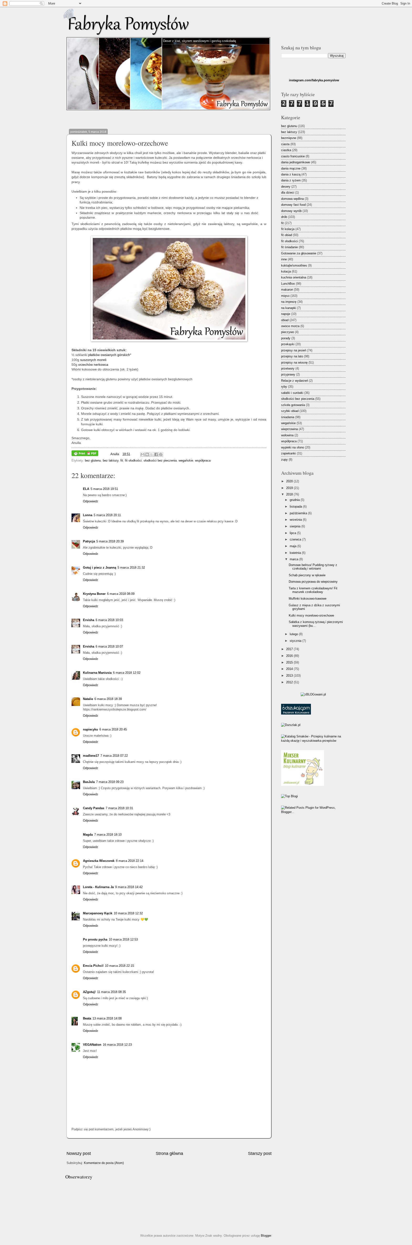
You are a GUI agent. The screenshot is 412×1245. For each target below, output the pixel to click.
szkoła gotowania (293, 405)
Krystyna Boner (94, 594)
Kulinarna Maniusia (97, 672)
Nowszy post (79, 1153)
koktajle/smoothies (294, 265)
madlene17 (91, 755)
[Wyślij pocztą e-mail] (142, 454)
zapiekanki (288, 453)
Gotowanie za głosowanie (298, 253)
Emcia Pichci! (93, 965)
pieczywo (287, 332)
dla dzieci (287, 192)
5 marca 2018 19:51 (104, 489)
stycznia (296, 641)
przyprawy (288, 374)
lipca (293, 533)
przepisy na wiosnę (294, 362)
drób (284, 217)
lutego (294, 634)
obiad (284, 320)
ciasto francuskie (293, 156)
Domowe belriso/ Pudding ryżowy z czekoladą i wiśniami (313, 566)
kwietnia (296, 553)
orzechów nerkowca (93, 364)
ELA (86, 489)
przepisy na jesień (293, 350)
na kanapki (288, 308)
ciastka (286, 150)
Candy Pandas (93, 808)
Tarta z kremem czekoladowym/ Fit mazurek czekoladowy (313, 590)
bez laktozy (110, 460)
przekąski (287, 344)
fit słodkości (133, 460)
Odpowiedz (90, 501)
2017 (290, 649)
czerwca (296, 539)
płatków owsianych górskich (109, 355)
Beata (87, 1018)
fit (121, 460)
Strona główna (169, 1153)
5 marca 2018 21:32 (131, 567)
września (296, 519)
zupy (284, 459)
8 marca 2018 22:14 (129, 861)
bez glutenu (93, 460)
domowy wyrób (291, 211)
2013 (290, 675)
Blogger (266, 1235)
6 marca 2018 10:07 (109, 646)
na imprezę (288, 302)
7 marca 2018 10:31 (119, 808)
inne (284, 259)
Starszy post (260, 1153)
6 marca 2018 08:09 (120, 594)
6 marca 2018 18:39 (108, 699)
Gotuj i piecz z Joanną (99, 567)
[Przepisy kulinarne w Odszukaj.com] (296, 713)
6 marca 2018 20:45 (113, 729)
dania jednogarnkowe (295, 162)
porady (285, 338)
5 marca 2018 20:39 (110, 541)
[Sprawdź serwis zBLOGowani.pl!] (313, 694)
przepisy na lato (292, 356)
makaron (287, 289)
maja (293, 546)
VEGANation (92, 1044)
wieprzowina (289, 429)
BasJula (89, 782)
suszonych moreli (93, 360)
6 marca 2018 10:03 (109, 620)
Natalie (88, 699)
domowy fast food (293, 204)
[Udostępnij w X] (151, 454)
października (299, 513)
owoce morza (290, 326)
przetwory (287, 368)
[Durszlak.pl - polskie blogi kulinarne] (290, 725)
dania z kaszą (290, 174)
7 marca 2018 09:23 (110, 782)
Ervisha (88, 620)
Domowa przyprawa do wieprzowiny (313, 581)
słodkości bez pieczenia (160, 460)
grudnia (295, 500)
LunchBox (288, 283)
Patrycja (89, 541)
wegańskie (186, 460)
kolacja (286, 271)
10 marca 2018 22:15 (119, 965)
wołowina (287, 435)
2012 (290, 682)
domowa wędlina (292, 199)
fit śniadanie (289, 247)
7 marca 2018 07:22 (114, 755)
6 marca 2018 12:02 (126, 672)
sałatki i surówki (292, 393)
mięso (285, 296)
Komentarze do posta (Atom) (104, 1163)
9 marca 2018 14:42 (129, 887)
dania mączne (290, 168)
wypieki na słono (292, 447)
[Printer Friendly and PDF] (85, 454)
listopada (296, 506)
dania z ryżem (291, 180)
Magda (88, 834)
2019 (290, 488)
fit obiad (286, 235)
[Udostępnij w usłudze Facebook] (156, 454)
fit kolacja (287, 229)
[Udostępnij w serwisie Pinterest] (160, 454)
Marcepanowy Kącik (97, 913)
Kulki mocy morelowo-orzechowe (311, 615)
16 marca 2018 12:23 (117, 1044)
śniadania (287, 417)
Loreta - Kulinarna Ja (98, 887)
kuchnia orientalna (293, 277)
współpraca (203, 460)
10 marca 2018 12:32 (128, 913)
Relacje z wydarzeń (294, 380)
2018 (290, 494)
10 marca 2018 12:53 (123, 939)
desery (285, 186)
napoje (285, 314)
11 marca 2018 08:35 (111, 992)
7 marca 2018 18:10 (108, 834)
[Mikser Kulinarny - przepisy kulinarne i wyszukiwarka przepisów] (302, 785)
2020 (290, 481)
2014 (290, 669)
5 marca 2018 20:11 (107, 515)
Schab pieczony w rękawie (307, 575)
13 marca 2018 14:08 (107, 1018)
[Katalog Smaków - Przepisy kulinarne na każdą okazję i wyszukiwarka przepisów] (313, 740)
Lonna (87, 515)
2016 (290, 656)
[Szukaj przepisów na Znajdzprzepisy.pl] (289, 796)
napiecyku (90, 729)
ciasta (285, 144)
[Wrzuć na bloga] (147, 454)
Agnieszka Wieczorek (98, 861)
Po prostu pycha (95, 939)
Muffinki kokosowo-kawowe (307, 598)
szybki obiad (290, 411)
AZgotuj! (89, 992)
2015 (290, 662)
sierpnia (295, 526)
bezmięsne (288, 138)
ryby (284, 386)
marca (294, 559)
